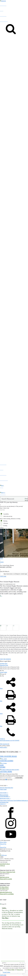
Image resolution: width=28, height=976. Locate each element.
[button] (17, 205)
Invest (7, 429)
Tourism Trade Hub (13, 800)
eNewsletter (2, 779)
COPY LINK (3, 576)
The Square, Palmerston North (7, 872)
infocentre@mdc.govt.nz (6, 892)
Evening (5, 525)
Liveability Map (7, 344)
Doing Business (12, 429)
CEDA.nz (2, 865)
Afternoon (5, 523)
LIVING (2, 343)
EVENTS (7, 50)
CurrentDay (6, 514)
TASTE (23, 50)
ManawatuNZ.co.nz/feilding (7, 894)
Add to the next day (7, 516)
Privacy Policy (3, 842)
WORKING (17, 343)
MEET (1, 429)
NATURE (12, 50)
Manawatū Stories (4, 794)
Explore (2, 562)
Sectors (4, 429)
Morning (5, 521)
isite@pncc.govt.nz (4, 877)
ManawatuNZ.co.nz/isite (6, 879)
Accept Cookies (6, 972)
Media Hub (20, 800)
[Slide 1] (3, 625)
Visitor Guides (3, 789)
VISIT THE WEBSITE (5, 659)
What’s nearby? (3, 747)
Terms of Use (3, 844)
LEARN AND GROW (9, 343)
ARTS (20, 50)
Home (1, 558)
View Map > (5, 918)
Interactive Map (3, 787)
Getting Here (10, 787)
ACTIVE (16, 50)
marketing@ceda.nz (5, 864)
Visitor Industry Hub (4, 800)
